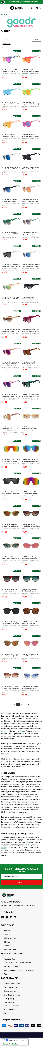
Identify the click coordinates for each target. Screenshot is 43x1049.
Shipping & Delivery (11, 967)
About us (7, 931)
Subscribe (21, 882)
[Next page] (28, 704)
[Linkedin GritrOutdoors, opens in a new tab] (15, 917)
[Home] (2, 14)
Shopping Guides (10, 950)
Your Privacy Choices (16, 1040)
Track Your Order (10, 959)
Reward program (10, 991)
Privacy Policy (23, 999)
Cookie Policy (23, 1002)
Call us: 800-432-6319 (12, 902)
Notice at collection (10, 1044)
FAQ (5, 974)
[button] (3, 39)
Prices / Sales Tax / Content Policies (17, 963)
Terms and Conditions (23, 1006)
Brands (6, 1013)
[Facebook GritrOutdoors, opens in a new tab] (2, 917)
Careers (6, 946)
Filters (36, 40)
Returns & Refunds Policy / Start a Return (19, 970)
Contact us (7, 934)
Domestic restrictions (12, 984)
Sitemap (7, 942)
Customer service (10, 987)
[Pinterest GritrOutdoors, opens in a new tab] (11, 917)
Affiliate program (10, 938)
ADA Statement (9, 1009)
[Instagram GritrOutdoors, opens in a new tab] (6, 917)
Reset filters (6, 44)
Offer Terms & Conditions (13, 995)
